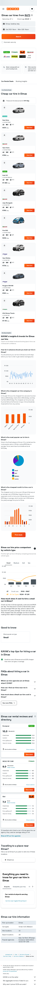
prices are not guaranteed (10, 971)
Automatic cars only (10, 42)
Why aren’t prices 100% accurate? (14, 984)
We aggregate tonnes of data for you (15, 981)
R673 (27, 15)
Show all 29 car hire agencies (11, 836)
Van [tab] (29, 563)
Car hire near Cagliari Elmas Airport (16, 901)
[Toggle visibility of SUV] (14, 473)
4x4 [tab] (23, 563)
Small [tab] (8, 563)
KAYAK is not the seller (10, 977)
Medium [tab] (16, 563)
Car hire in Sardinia (19, 956)
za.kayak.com (8, 954)
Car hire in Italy (7, 956)
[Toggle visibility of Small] (15, 470)
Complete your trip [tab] (19, 887)
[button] (3, 9)
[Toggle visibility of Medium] (15, 476)
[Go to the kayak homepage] (13, 9)
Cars (16, 954)
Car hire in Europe (24, 954)
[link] (19, 534)
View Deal (29, 127)
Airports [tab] (7, 887)
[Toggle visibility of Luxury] (15, 479)
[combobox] (8, 19)
